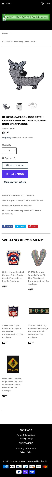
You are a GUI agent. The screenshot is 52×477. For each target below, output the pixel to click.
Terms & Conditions (26, 435)
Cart (47, 3)
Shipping (6, 137)
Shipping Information (26, 448)
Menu (8, 3)
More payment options (15, 182)
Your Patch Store (17, 461)
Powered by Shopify (37, 461)
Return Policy (26, 452)
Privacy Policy (25, 438)
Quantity (6, 145)
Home (5, 33)
